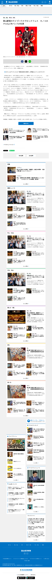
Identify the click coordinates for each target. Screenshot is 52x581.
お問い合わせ (47, 558)
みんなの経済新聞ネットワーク (26, 570)
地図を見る (26, 123)
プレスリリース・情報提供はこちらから (21, 558)
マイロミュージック (8, 144)
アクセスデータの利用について (36, 558)
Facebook (42, 2)
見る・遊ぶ (17, 5)
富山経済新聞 (11, 2)
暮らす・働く (28, 5)
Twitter (45, 2)
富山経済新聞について (7, 558)
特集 (42, 5)
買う (22, 5)
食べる (10, 5)
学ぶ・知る (36, 5)
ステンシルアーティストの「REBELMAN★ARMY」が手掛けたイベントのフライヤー (25, 72)
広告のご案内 (27, 560)
